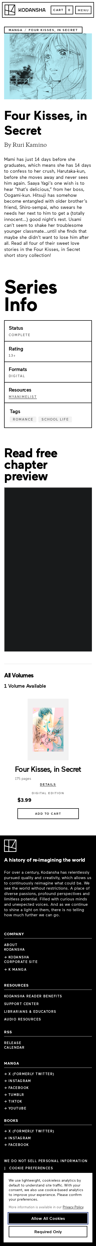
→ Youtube (15, 1108)
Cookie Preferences (31, 1168)
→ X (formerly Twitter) (29, 1074)
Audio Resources (22, 1019)
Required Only (48, 1231)
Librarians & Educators (30, 1011)
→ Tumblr (14, 1095)
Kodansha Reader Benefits (33, 996)
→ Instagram (17, 1081)
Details (48, 784)
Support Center (21, 1004)
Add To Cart (48, 813)
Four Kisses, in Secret (48, 768)
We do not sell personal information (46, 1161)
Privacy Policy (73, 1207)
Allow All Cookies (48, 1218)
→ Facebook (16, 1088)
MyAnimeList (23, 397)
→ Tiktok (13, 1101)
